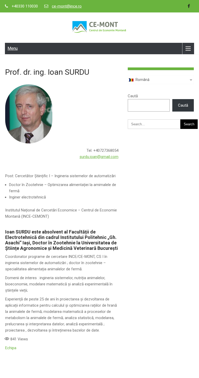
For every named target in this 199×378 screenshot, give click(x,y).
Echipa (10, 348)
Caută (133, 96)
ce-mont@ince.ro (67, 6)
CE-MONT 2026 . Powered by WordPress (99, 371)
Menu (13, 48)
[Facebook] (189, 6)
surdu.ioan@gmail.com (99, 156)
